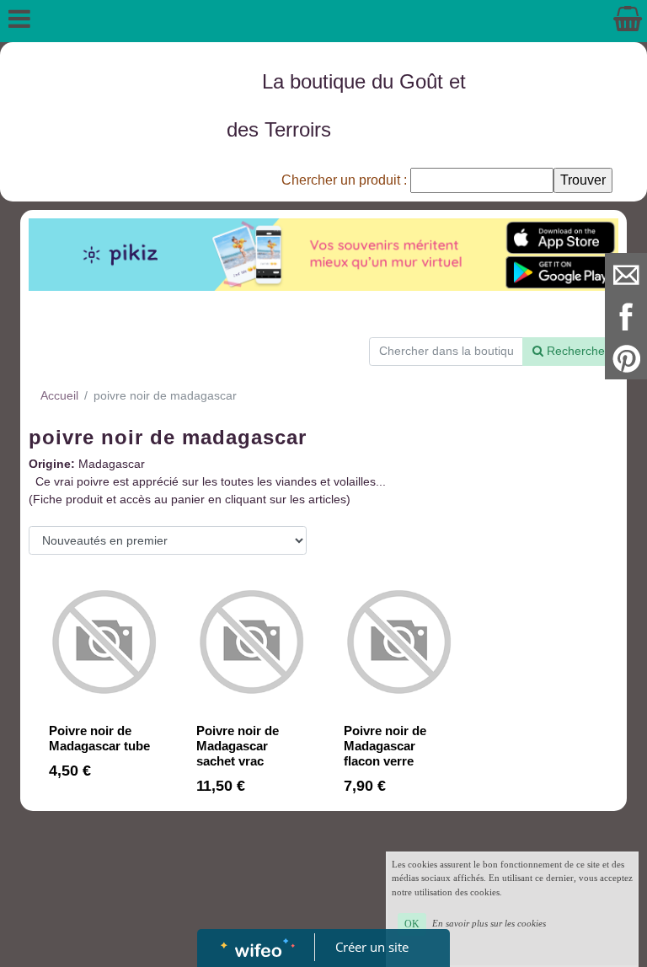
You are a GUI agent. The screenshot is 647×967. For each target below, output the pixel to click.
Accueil (59, 395)
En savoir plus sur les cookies (489, 923)
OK (412, 924)
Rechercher (576, 350)
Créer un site (372, 946)
